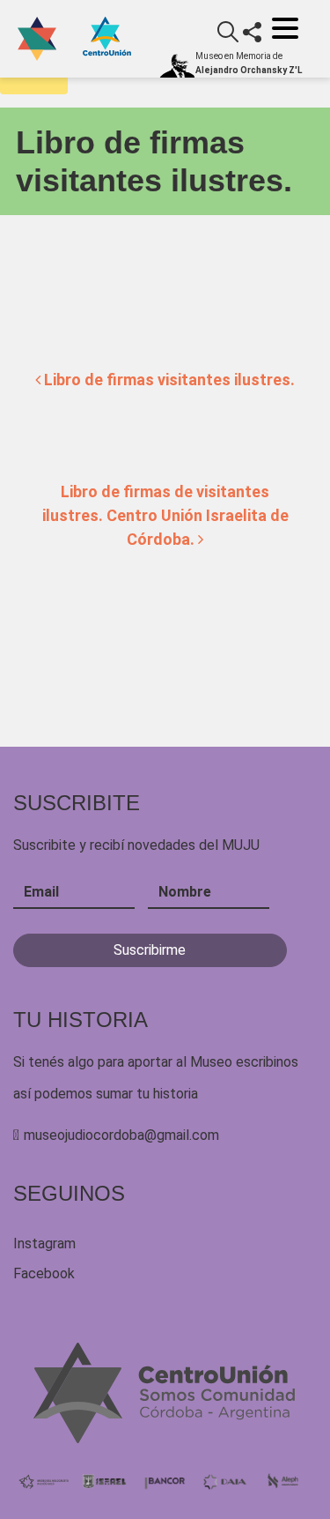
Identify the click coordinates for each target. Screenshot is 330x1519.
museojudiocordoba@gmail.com (121, 1135)
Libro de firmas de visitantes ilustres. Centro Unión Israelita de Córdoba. (165, 515)
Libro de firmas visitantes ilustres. (167, 379)
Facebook (44, 1273)
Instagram (44, 1243)
